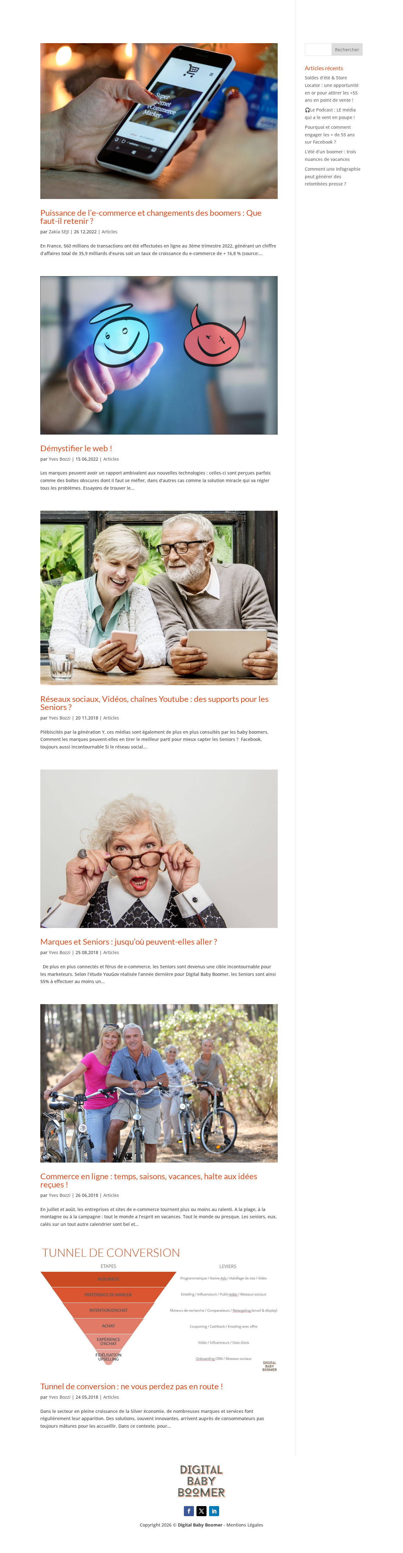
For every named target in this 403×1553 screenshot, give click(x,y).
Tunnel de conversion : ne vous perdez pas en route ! (131, 1386)
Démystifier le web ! (76, 448)
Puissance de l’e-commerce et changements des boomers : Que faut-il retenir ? (151, 217)
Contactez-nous (350, 13)
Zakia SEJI (59, 232)
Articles (109, 232)
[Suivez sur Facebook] (189, 1511)
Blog (386, 13)
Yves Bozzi (60, 459)
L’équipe (310, 13)
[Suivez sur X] (201, 1511)
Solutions (242, 13)
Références (278, 13)
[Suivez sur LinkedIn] (214, 1511)
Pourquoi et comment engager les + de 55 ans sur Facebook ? (330, 134)
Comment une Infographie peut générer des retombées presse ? (332, 176)
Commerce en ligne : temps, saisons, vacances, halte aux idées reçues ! (148, 1180)
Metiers (211, 13)
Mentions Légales (244, 1525)
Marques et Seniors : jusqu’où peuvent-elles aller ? (128, 941)
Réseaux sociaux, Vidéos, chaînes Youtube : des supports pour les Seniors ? (154, 703)
